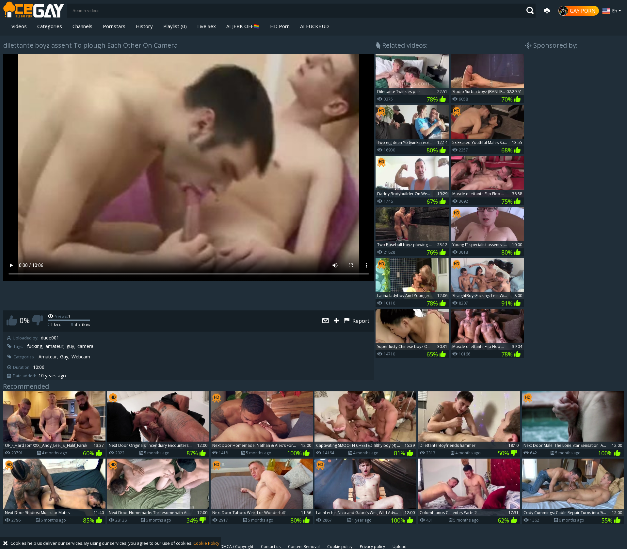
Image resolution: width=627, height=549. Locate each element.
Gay (64, 356)
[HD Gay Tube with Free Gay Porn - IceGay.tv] (33, 10)
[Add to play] (337, 321)
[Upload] (547, 11)
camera (85, 346)
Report (360, 320)
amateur (54, 346)
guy (70, 346)
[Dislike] (37, 320)
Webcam (81, 356)
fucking (34, 346)
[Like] (12, 320)
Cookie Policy (206, 543)
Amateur (48, 356)
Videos (19, 26)
